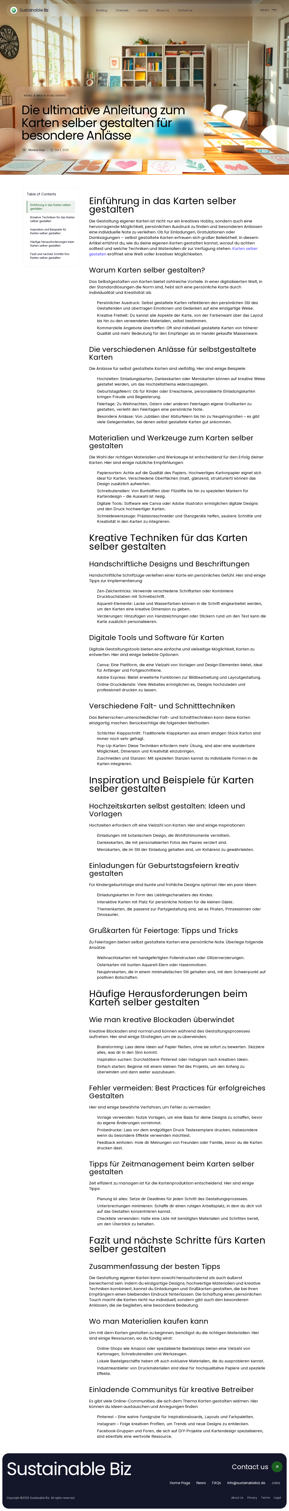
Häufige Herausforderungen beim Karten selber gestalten (52, 243)
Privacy (252, 1498)
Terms (265, 1498)
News (201, 1482)
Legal (277, 1498)
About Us (237, 1498)
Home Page (180, 1482)
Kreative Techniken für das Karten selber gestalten (52, 219)
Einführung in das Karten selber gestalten (50, 206)
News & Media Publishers (45, 95)
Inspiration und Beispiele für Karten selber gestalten (48, 231)
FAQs (216, 1482)
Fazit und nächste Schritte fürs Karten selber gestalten (49, 255)
